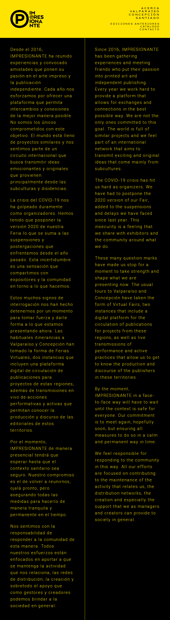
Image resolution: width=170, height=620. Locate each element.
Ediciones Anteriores (135, 24)
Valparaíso (145, 11)
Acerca (150, 8)
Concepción (144, 14)
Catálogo (150, 27)
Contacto (150, 30)
